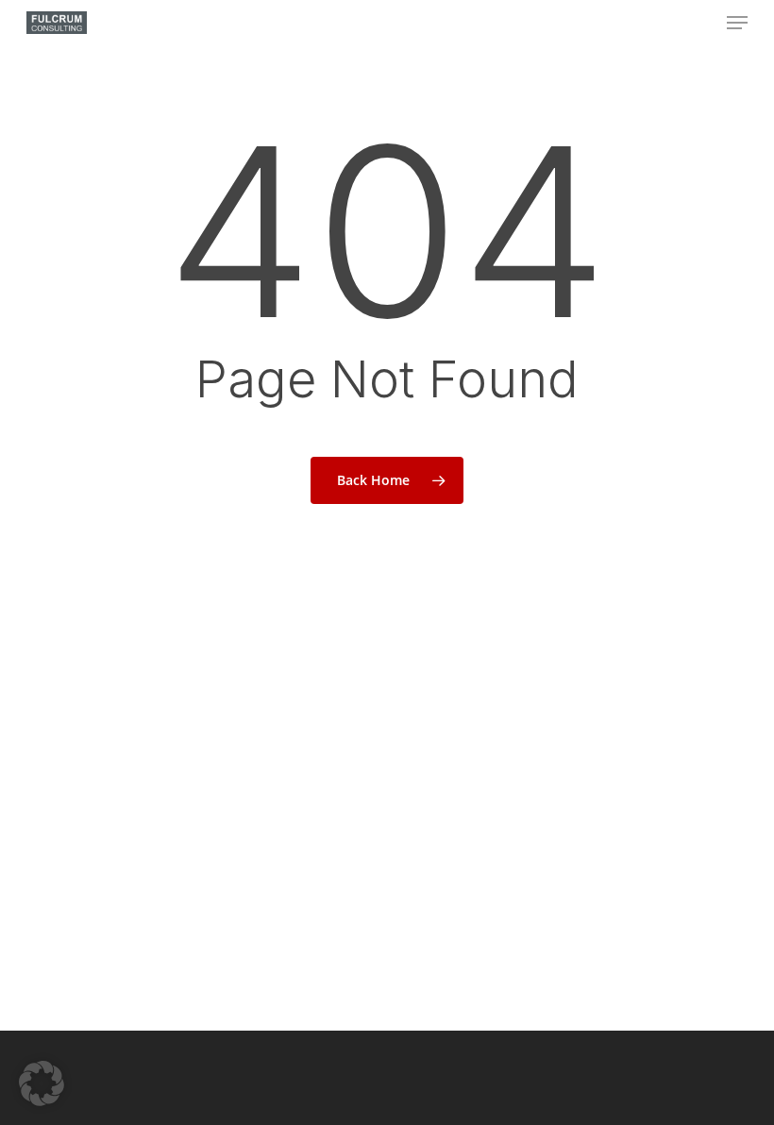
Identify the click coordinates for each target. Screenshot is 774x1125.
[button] (737, 22)
